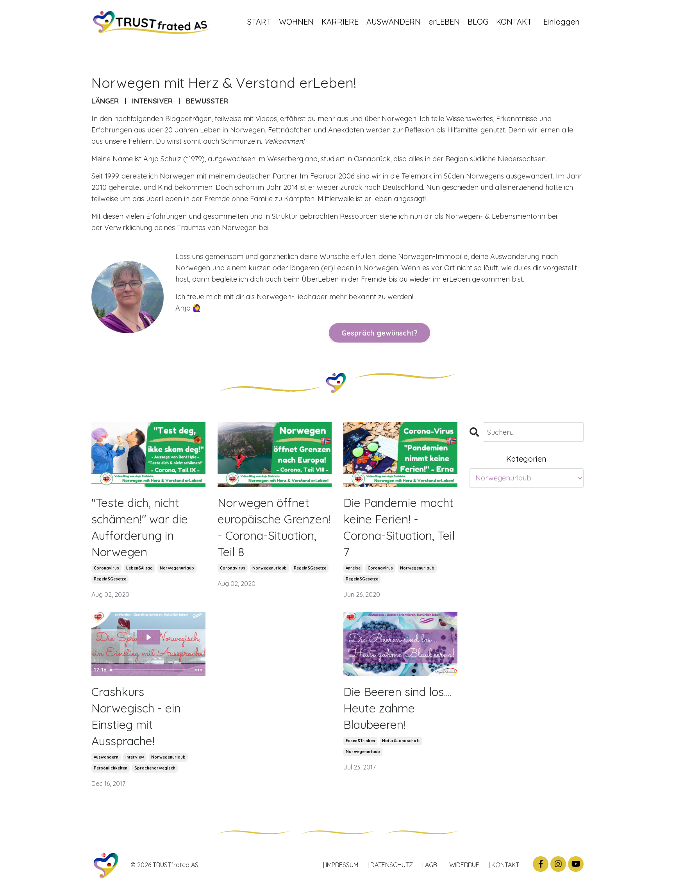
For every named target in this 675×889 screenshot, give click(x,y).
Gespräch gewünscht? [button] (379, 332)
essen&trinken (360, 740)
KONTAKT (514, 22)
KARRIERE (340, 22)
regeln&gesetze (110, 579)
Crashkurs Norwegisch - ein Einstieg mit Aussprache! (136, 716)
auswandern (106, 757)
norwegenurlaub (177, 568)
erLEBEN (444, 22)
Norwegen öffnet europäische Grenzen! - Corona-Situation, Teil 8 (274, 527)
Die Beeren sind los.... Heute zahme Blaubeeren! (397, 708)
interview (134, 757)
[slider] (149, 670)
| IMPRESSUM (340, 865)
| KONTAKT (504, 865)
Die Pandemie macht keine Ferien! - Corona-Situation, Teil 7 (399, 527)
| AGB (429, 865)
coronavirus (106, 568)
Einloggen (561, 22)
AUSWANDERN (393, 22)
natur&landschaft (401, 740)
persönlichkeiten (110, 768)
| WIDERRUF (462, 865)
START (259, 22)
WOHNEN (296, 22)
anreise (353, 568)
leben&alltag (139, 568)
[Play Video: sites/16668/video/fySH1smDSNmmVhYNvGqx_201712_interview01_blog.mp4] (148, 637)
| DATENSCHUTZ (390, 865)
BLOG (478, 22)
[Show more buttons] (198, 670)
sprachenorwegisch (154, 768)
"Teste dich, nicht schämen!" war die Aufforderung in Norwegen (139, 527)
